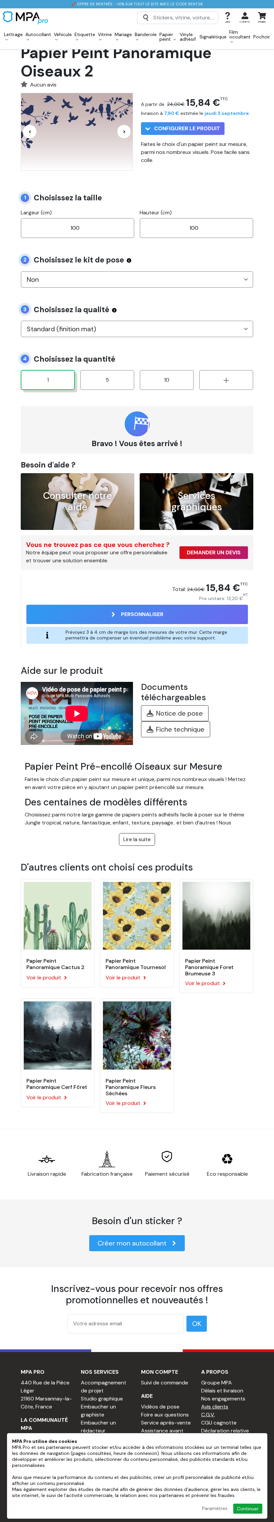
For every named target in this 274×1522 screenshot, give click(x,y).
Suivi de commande (164, 1382)
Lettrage (13, 34)
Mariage (123, 34)
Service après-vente (166, 1422)
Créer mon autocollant (132, 1243)
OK (196, 1323)
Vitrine (105, 34)
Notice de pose (179, 713)
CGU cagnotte (219, 1422)
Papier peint (166, 36)
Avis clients (214, 1406)
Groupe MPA (216, 1382)
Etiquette (85, 34)
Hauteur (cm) (156, 212)
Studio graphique (102, 1398)
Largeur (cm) (36, 212)
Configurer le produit (186, 128)
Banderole (146, 34)
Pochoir (261, 37)
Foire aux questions (165, 1414)
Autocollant (38, 34)
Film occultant (240, 34)
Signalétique (213, 37)
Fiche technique (180, 729)
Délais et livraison (222, 1390)
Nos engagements (223, 1398)
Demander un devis (214, 552)
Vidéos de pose (160, 1406)
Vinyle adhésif (188, 36)
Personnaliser (142, 614)
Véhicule (63, 34)
